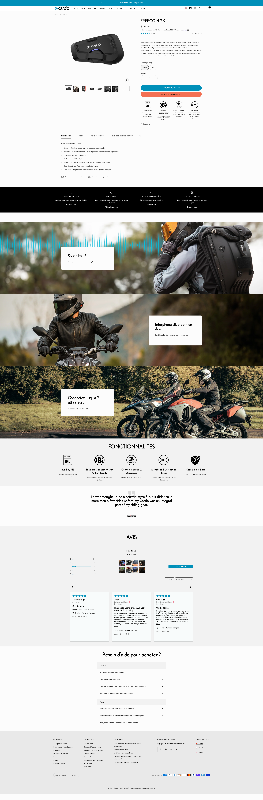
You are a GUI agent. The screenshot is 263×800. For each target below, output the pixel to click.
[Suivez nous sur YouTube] (171, 749)
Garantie (95, 177)
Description (66, 136)
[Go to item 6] (129, 570)
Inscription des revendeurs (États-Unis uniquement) (127, 757)
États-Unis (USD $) (60, 775)
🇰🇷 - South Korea (202, 748)
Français (74, 775)
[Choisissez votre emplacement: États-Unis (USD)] (186, 8)
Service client (130, 8)
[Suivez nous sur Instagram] (166, 749)
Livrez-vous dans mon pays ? (110, 679)
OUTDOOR (102, 8)
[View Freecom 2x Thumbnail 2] (76, 88)
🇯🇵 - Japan (199, 752)
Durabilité (56, 750)
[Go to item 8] (142, 570)
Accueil (55, 15)
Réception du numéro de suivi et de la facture (116, 694)
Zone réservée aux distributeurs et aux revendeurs (127, 745)
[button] (145, 33)
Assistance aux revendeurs (123, 753)
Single (145, 67)
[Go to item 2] (129, 563)
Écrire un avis (180, 566)
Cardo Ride (88, 757)
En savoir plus (71, 204)
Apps (110, 8)
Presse (55, 757)
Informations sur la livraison (74, 177)
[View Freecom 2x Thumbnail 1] (68, 88)
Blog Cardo (88, 763)
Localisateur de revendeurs (93, 760)
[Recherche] (200, 8)
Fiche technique (97, 136)
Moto (76, 8)
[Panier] (208, 8)
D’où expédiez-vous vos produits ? (112, 672)
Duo (153, 67)
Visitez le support (111, 207)
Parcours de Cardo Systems (63, 747)
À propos (142, 8)
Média (55, 760)
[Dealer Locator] (195, 8)
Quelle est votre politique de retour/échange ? (117, 708)
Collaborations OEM (121, 750)
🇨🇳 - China (199, 744)
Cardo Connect (89, 754)
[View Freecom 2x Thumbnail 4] (91, 88)
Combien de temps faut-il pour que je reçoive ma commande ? (123, 686)
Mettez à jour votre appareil (93, 750)
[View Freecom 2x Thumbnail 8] (123, 88)
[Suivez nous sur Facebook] (160, 749)
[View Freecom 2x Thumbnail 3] (84, 88)
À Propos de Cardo (60, 744)
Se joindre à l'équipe (60, 754)
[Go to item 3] (135, 563)
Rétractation (88, 767)
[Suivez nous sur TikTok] (177, 749)
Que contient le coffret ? (123, 136)
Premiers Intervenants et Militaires (126, 762)
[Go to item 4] (142, 563)
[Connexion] (204, 8)
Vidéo (81, 136)
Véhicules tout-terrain (88, 8)
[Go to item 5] (122, 570)
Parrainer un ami (59, 763)
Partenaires (119, 8)
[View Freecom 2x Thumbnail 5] (99, 88)
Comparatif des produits (92, 747)
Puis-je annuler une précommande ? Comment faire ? (119, 723)
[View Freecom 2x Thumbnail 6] (107, 88)
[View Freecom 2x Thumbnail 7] (115, 88)
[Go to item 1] (122, 563)
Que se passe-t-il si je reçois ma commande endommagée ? (122, 716)
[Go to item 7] (135, 570)
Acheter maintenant (171, 94)
